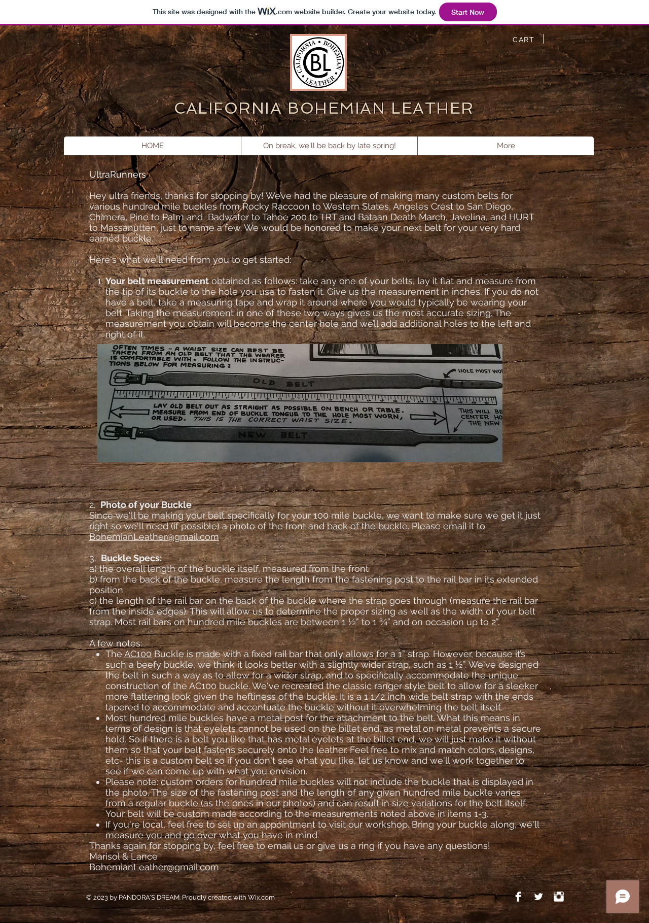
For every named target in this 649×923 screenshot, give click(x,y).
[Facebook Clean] (518, 897)
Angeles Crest (423, 206)
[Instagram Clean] (559, 897)
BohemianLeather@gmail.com (154, 536)
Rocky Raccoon (276, 206)
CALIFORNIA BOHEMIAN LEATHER (324, 108)
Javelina (468, 217)
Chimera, (109, 217)
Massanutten (128, 227)
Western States (356, 206)
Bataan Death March (402, 217)
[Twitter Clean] (538, 897)
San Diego (489, 206)
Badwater (228, 217)
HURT (521, 217)
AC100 (138, 653)
